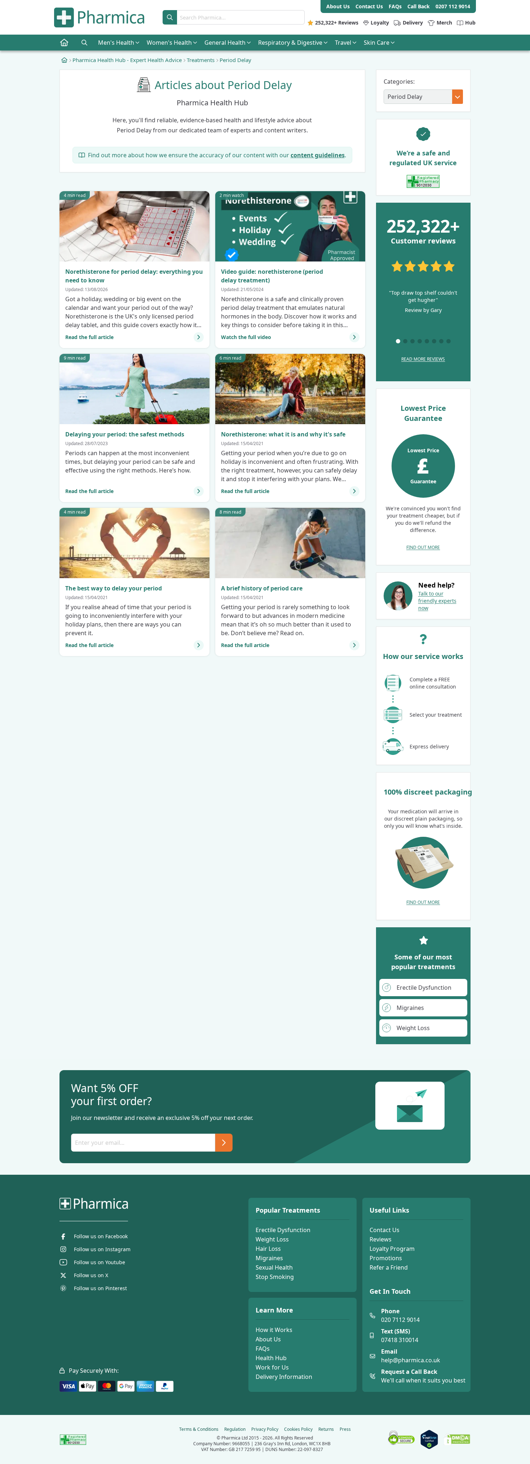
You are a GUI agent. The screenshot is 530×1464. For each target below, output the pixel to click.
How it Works (274, 1330)
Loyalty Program (392, 1249)
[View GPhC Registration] (423, 181)
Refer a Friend (389, 1267)
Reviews (381, 1239)
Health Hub (271, 1358)
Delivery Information (284, 1377)
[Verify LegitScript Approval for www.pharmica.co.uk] (429, 1439)
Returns (326, 1429)
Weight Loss (272, 1239)
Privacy (264, 1429)
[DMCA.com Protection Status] (457, 1439)
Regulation (235, 1429)
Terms (198, 1429)
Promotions (386, 1258)
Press (345, 1429)
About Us (268, 1339)
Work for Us (272, 1367)
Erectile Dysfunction (283, 1230)
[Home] (64, 59)
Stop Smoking (275, 1277)
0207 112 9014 (453, 6)
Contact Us (384, 1230)
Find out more (423, 547)
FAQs (263, 1349)
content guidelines (318, 155)
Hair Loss (268, 1249)
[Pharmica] (130, 1203)
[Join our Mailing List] (224, 1143)
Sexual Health (274, 1267)
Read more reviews (423, 359)
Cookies (298, 1429)
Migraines (269, 1258)
